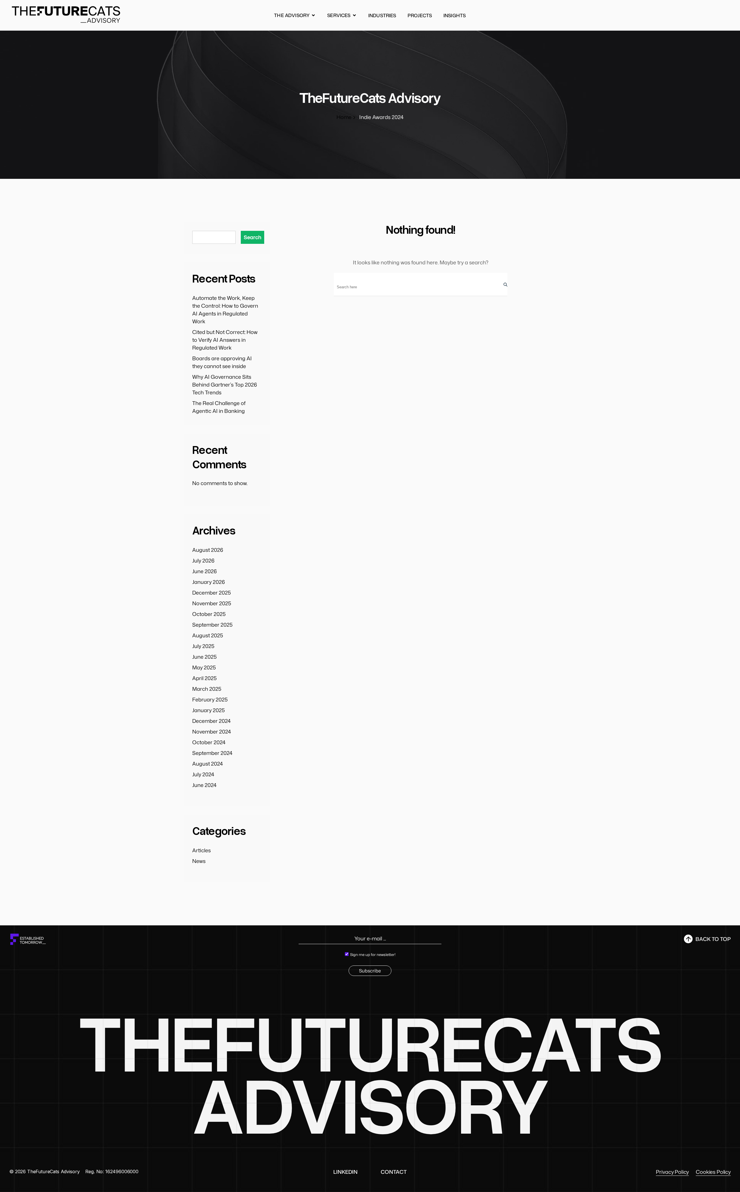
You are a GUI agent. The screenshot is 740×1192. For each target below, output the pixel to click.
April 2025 (204, 678)
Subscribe (370, 971)
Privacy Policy (672, 1172)
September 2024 (212, 753)
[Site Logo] (66, 14)
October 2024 (208, 742)
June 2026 (204, 571)
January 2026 (208, 582)
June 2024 (204, 785)
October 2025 (209, 614)
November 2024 (211, 731)
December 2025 (211, 592)
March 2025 (206, 688)
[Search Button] (504, 284)
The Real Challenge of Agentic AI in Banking (218, 407)
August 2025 (207, 635)
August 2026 (207, 550)
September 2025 (212, 624)
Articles (201, 850)
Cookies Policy (713, 1172)
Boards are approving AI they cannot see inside (222, 362)
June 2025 (204, 656)
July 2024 (203, 774)
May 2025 (204, 667)
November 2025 (211, 603)
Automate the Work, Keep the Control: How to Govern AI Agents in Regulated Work (225, 309)
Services (338, 15)
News (199, 861)
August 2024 (207, 763)
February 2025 (210, 699)
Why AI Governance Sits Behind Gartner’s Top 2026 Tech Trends (224, 384)
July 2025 (203, 646)
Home (344, 117)
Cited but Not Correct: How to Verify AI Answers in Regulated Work (225, 339)
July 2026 (203, 560)
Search (252, 237)
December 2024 (211, 721)
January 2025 (208, 710)
